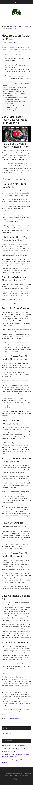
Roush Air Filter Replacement (11, 99)
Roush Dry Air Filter (8, 103)
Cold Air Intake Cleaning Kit (10, 108)
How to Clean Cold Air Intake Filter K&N (13, 106)
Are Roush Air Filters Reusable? (11, 89)
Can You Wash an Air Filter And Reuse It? (14, 93)
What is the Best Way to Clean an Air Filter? (15, 91)
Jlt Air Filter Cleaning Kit (9, 110)
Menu (16, 2)
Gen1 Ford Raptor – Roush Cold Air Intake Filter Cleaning (16, 84)
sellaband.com (9, 775)
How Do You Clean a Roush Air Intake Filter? (15, 87)
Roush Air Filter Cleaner (9, 95)
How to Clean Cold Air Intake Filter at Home (15, 97)
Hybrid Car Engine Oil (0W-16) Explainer (13, 746)
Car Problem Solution (13, 718)
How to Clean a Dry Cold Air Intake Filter (14, 101)
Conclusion (6, 112)
